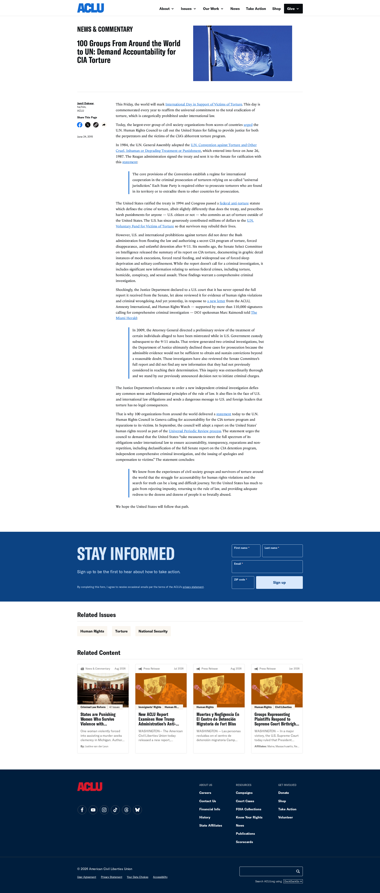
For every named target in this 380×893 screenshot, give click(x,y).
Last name (271, 547)
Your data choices (137, 877)
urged (248, 124)
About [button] (165, 8)
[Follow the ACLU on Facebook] (82, 809)
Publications (245, 833)
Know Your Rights (249, 817)
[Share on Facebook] (79, 126)
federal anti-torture (234, 203)
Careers (205, 792)
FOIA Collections (248, 809)
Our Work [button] (211, 8)
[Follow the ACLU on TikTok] (115, 809)
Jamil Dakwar (85, 103)
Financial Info (209, 809)
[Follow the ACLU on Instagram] (104, 809)
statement (129, 162)
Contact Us (207, 801)
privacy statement (193, 586)
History (204, 817)
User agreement (86, 877)
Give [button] (291, 8)
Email (237, 563)
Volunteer (285, 817)
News (235, 8)
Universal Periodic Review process (195, 431)
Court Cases (245, 801)
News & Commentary (103, 30)
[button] (96, 125)
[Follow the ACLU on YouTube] (93, 809)
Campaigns (244, 792)
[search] (298, 871)
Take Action (256, 8)
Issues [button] (187, 8)
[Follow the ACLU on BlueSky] (137, 809)
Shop (276, 8)
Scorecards (244, 842)
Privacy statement (111, 877)
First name (240, 547)
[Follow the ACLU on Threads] (126, 809)
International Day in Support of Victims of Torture (203, 104)
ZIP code (239, 579)
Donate (283, 792)
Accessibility (160, 877)
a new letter (216, 301)
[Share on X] (87, 126)
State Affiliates (210, 825)
